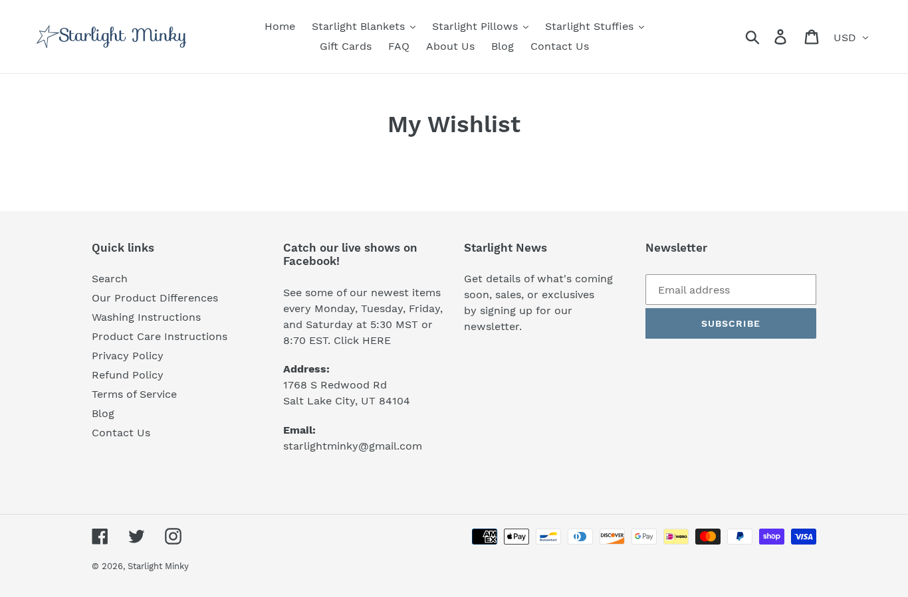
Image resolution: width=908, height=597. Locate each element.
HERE (376, 340)
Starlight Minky (158, 566)
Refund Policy (128, 375)
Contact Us (121, 432)
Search (110, 278)
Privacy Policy (128, 355)
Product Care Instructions (159, 336)
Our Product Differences (155, 298)
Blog (103, 413)
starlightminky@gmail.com (352, 446)
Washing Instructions (146, 317)
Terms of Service (134, 394)
